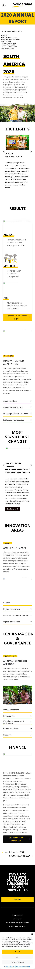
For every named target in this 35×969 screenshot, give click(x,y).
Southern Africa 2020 (9, 47)
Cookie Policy (8, 966)
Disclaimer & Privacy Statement (21, 966)
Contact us (17, 919)
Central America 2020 (9, 37)
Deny (17, 957)
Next (31, 152)
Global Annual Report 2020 (11, 31)
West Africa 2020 (8, 49)
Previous (4, 152)
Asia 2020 (5, 35)
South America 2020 (9, 45)
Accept (17, 952)
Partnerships (17, 915)
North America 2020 (9, 43)
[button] (32, 934)
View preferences (17, 962)
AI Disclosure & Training (17, 926)
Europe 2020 (6, 41)
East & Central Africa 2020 (11, 39)
